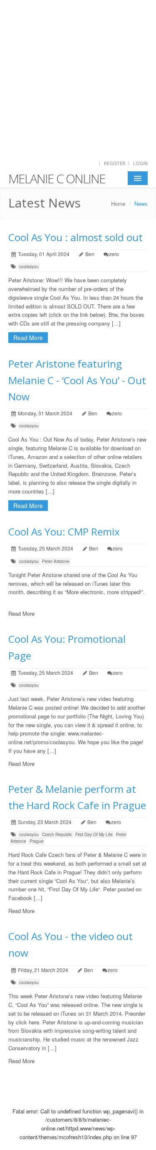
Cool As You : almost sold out (75, 237)
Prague (37, 841)
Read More (28, 337)
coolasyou (29, 266)
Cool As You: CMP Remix (64, 531)
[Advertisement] (78, 78)
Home (118, 203)
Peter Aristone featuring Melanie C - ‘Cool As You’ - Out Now (77, 380)
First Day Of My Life (94, 834)
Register (114, 163)
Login (140, 163)
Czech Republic (57, 834)
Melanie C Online (56, 178)
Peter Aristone (55, 561)
